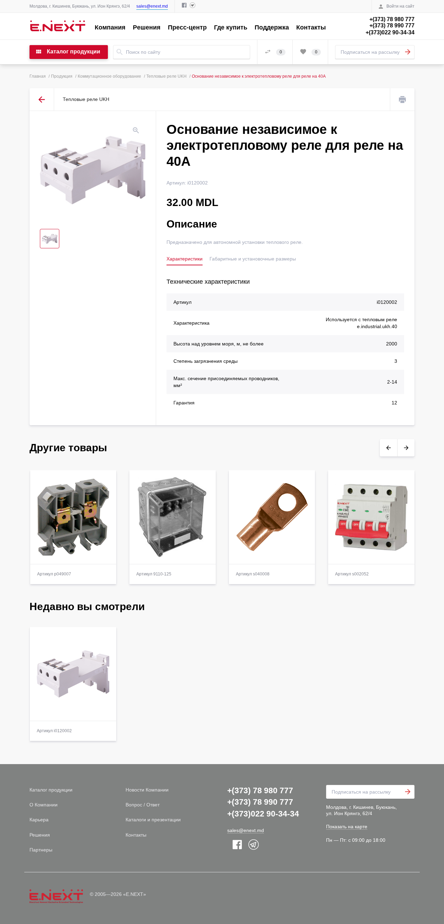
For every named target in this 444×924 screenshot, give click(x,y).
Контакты (311, 27)
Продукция (61, 76)
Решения (147, 27)
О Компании (43, 804)
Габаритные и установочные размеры (253, 259)
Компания (110, 27)
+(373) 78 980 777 (392, 19)
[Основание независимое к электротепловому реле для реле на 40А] (92, 170)
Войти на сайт (400, 6)
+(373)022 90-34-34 (390, 32)
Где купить (230, 27)
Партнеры (40, 850)
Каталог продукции (50, 790)
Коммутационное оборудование (109, 76)
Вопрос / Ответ (143, 804)
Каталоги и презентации (153, 819)
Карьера (39, 819)
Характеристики (184, 259)
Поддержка (272, 27)
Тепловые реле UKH (166, 76)
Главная (37, 76)
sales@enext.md (152, 6)
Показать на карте (346, 826)
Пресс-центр (187, 27)
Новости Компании (147, 790)
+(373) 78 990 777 (392, 25)
